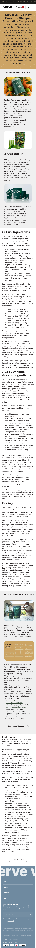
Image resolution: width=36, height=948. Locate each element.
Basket (21, 7)
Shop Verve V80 (18, 859)
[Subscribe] (30, 914)
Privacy (5, 942)
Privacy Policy (11, 921)
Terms (10, 942)
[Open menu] (28, 7)
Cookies (16, 942)
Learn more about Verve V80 (19, 726)
